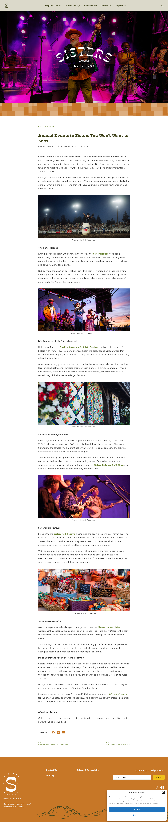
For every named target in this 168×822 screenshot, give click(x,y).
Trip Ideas (121, 6)
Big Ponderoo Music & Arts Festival (79, 347)
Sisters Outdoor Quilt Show (109, 465)
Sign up (159, 777)
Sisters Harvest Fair (108, 627)
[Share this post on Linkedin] (58, 732)
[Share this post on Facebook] (53, 732)
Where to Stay (72, 6)
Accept (137, 809)
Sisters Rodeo (100, 254)
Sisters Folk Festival (65, 534)
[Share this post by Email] (63, 732)
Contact (7, 807)
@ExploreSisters (118, 694)
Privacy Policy (137, 815)
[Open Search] (162, 6)
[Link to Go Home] (7, 6)
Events (104, 6)
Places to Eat (90, 6)
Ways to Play (51, 6)
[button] (163, 792)
